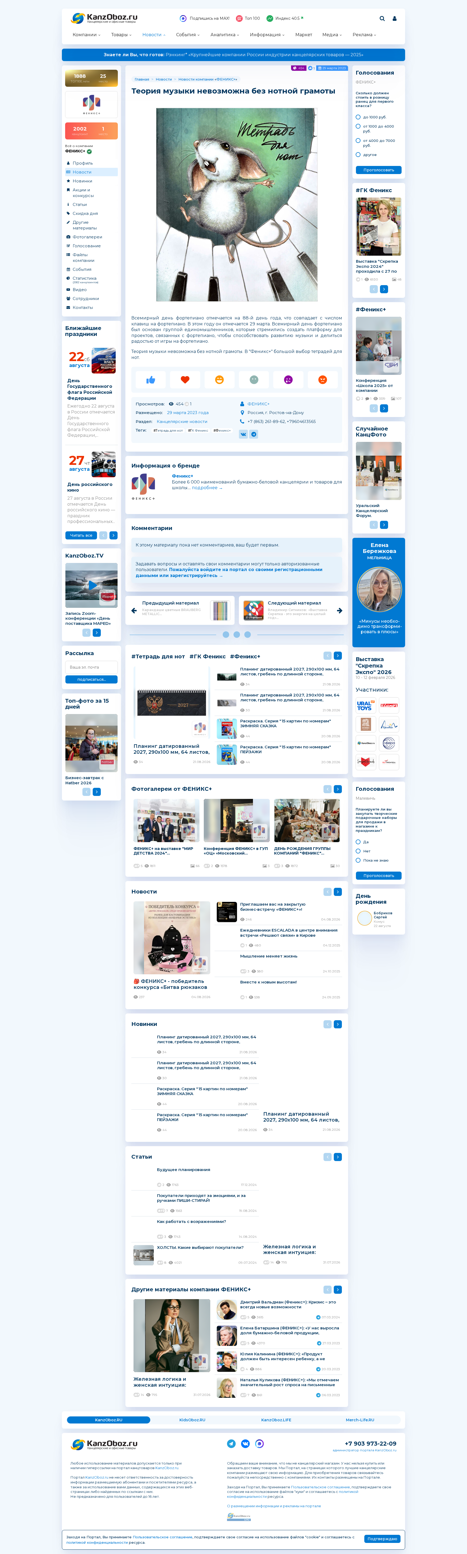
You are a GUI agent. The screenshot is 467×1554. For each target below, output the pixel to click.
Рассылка (79, 653)
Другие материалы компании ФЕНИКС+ (191, 1289)
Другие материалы (85, 225)
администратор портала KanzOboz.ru (364, 1450)
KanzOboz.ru (166, 1468)
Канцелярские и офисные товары (111, 22)
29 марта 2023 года (188, 412)
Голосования (375, 73)
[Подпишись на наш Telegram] (231, 1442)
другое (370, 154)
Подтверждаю (382, 1538)
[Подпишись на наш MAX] (259, 1442)
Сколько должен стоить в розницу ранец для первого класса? (374, 99)
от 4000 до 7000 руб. (379, 143)
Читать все (81, 535)
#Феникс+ (222, 430)
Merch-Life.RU (360, 1420)
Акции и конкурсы (83, 192)
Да (366, 842)
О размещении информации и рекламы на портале (274, 1506)
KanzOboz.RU (108, 1420)
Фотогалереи (87, 236)
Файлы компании (83, 257)
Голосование (87, 245)
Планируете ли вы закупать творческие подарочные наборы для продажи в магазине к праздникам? (376, 820)
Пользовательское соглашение (320, 1487)
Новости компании (196, 79)
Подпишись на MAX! (209, 18)
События (186, 34)
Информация (265, 34)
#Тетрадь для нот (168, 430)
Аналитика (223, 34)
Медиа (330, 34)
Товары (119, 34)
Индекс (287, 18)
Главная (142, 79)
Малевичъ (365, 798)
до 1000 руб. (374, 117)
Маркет (303, 34)
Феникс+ (182, 476)
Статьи (80, 204)
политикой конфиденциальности (97, 1542)
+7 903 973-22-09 (370, 1443)
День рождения (371, 899)
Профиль (83, 163)
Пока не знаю (376, 860)
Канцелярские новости (182, 421)
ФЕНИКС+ (225, 79)
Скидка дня (85, 213)
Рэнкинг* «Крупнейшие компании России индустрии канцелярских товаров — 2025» (233, 54)
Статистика (85, 280)
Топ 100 (252, 18)
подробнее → (207, 487)
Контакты (83, 307)
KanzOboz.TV (84, 556)
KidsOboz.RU (192, 1420)
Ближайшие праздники (83, 331)
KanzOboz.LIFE (276, 1420)
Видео (80, 289)
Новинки (82, 181)
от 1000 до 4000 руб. (378, 128)
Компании (85, 34)
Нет (367, 851)
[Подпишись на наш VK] (245, 1442)
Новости (152, 34)
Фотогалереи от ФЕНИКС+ (171, 789)
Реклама (362, 34)
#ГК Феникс (198, 430)
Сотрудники (86, 298)
